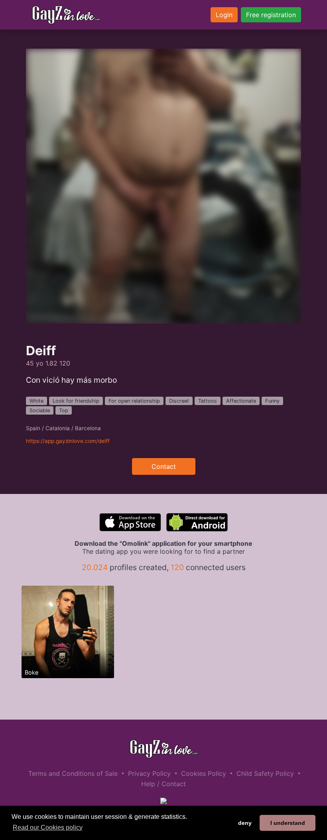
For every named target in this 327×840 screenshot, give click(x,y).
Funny (272, 401)
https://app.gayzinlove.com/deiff (68, 441)
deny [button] (245, 823)
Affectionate (241, 401)
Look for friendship (76, 401)
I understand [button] (287, 823)
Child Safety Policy (265, 773)
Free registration (271, 15)
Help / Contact (163, 784)
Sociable (40, 410)
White (36, 401)
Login (224, 15)
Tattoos (207, 401)
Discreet (179, 401)
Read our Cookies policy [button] (48, 827)
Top (63, 410)
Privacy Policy (149, 773)
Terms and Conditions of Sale (73, 773)
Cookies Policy (203, 773)
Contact (164, 466)
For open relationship (134, 401)
